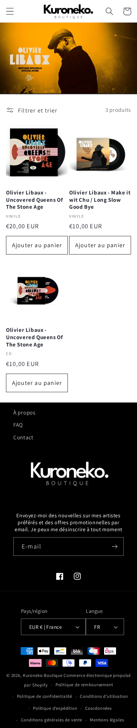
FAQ (18, 424)
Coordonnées (98, 708)
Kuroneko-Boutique (43, 675)
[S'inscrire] (114, 546)
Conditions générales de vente (51, 720)
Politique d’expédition (55, 708)
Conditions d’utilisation (104, 696)
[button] (10, 11)
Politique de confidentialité (44, 696)
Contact (23, 437)
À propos (24, 412)
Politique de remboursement (84, 685)
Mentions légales (107, 720)
